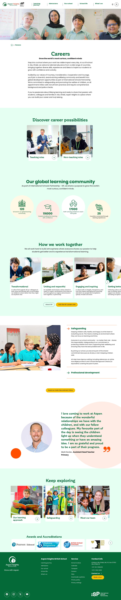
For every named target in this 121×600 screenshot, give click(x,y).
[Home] (13, 4)
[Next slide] (108, 282)
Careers (73, 571)
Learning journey (46, 563)
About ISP (49, 304)
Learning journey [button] (36, 4)
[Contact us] (112, 4)
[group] (23, 544)
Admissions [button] (53, 3)
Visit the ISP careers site (66, 304)
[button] (116, 4)
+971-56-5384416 (97, 567)
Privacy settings (76, 582)
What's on (44, 574)
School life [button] (84, 3)
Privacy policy (75, 580)
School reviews (76, 563)
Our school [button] (68, 3)
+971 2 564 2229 (97, 570)
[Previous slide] (13, 282)
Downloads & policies (78, 577)
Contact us (96, 573)
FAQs (72, 574)
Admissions (44, 565)
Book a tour (98, 577)
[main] (60, 304)
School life (44, 571)
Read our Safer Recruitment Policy (60, 390)
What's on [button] (99, 3)
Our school (44, 568)
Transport (74, 568)
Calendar (74, 565)
